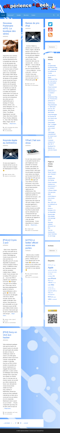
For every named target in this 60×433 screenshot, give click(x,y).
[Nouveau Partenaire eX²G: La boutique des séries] (10, 51)
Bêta (56, 270)
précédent (6, 423)
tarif (34, 83)
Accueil (3, 15)
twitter (30, 275)
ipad (31, 83)
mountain (50, 288)
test (49, 297)
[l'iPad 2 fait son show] (33, 154)
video (13, 174)
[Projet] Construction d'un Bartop (51, 178)
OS (52, 288)
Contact (33, 15)
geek (53, 272)
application (50, 270)
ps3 (7, 321)
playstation (9, 412)
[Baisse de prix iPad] (33, 41)
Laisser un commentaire (32, 85)
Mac (52, 285)
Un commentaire (8, 130)
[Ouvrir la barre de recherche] (54, 15)
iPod (49, 280)
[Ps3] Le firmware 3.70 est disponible (51, 210)
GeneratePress (39, 430)
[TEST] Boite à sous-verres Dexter (52, 198)
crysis (10, 319)
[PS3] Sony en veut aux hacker (10, 335)
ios (54, 276)
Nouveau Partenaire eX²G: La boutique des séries (9, 28)
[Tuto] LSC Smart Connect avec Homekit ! (52, 172)
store (52, 292)
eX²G (6, 127)
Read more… (13, 123)
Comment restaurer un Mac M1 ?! (51, 142)
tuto (52, 297)
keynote (9, 174)
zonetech (55, 299)
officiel (26, 275)
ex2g (28, 273)
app (54, 265)
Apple (28, 83)
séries (9, 129)
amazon (6, 319)
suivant (25, 423)
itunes (52, 280)
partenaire (5, 129)
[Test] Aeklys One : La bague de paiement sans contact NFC (52, 126)
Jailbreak (50, 282)
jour (55, 282)
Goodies (19, 15)
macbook (49, 287)
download (49, 272)
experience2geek (34, 273)
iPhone (53, 278)
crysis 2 (14, 319)
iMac (51, 274)
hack (6, 412)
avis (54, 270)
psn (56, 290)
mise (52, 287)
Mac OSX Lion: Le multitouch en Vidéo (52, 204)
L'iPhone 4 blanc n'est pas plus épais (52, 192)
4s (51, 265)
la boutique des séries (13, 127)
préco (4, 321)
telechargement (51, 294)
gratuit (55, 272)
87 (16, 423)
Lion (49, 285)
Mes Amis (26, 15)
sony (16, 412)
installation (50, 276)
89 (21, 423)
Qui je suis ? (11, 15)
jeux (53, 282)
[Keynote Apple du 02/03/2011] (10, 158)
